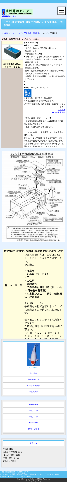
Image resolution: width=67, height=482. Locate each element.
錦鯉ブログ (33, 410)
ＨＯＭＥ (5, 33)
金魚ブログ (33, 417)
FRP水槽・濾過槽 (31, 33)
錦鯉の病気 (33, 392)
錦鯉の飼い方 (33, 379)
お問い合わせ (33, 429)
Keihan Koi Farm (30, 479)
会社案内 (33, 373)
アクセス (33, 443)
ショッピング (16, 33)
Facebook (33, 423)
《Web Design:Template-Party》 (33, 481)
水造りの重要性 (33, 385)
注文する (61, 109)
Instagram (33, 404)
